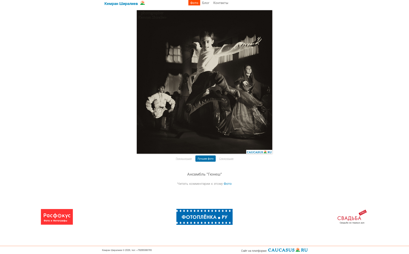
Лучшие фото (205, 158)
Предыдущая (184, 158)
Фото (194, 2)
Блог (205, 2)
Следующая (226, 158)
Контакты (220, 2)
